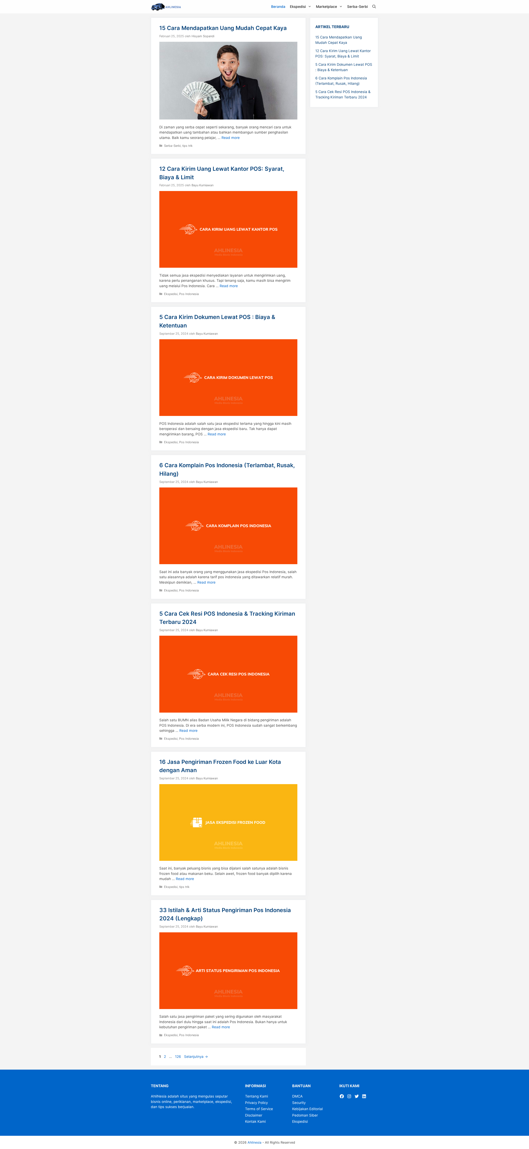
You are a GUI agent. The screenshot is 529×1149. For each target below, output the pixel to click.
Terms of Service (259, 1109)
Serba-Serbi (357, 7)
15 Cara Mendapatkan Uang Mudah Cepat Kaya (223, 28)
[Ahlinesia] (167, 6)
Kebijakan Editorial (307, 1109)
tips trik (187, 145)
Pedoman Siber (305, 1115)
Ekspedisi (298, 7)
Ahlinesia (254, 1142)
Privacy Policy (256, 1103)
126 (178, 1057)
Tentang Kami (256, 1096)
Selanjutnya (196, 1057)
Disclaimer (253, 1115)
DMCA (297, 1096)
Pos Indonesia (189, 294)
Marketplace (326, 7)
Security (299, 1103)
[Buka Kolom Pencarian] (374, 6)
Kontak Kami (255, 1121)
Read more (231, 138)
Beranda (278, 7)
